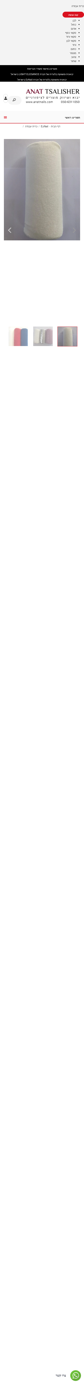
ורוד (74, 45)
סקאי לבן (71, 40)
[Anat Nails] (52, 102)
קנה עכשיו (73, 14)
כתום (73, 49)
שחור (73, 61)
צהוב (73, 57)
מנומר (73, 53)
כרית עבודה (77, 6)
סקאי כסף (70, 33)
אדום (73, 28)
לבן (74, 20)
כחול (73, 24)
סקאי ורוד (71, 36)
